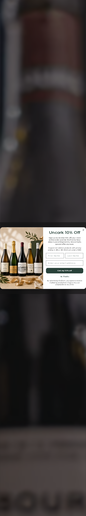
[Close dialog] (83, 229)
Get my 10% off (64, 270)
